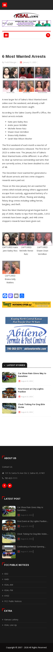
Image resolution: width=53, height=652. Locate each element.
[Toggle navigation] (4, 5)
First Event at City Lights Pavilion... (32, 521)
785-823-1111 (11, 478)
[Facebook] (4, 486)
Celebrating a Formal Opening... (31, 547)
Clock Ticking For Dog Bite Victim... (32, 534)
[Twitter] (9, 486)
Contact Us (7, 467)
